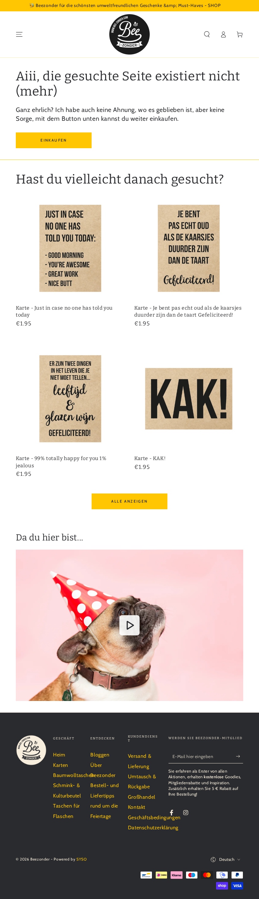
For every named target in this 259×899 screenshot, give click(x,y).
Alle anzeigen (129, 501)
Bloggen (99, 755)
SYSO (81, 859)
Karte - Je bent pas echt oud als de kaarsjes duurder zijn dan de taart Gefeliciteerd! (188, 311)
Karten (60, 765)
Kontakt (136, 807)
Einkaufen (53, 140)
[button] (207, 34)
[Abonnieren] (239, 756)
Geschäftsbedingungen (154, 817)
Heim (59, 755)
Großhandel (141, 797)
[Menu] (19, 34)
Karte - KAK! (150, 458)
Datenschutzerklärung (153, 828)
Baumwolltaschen (73, 775)
